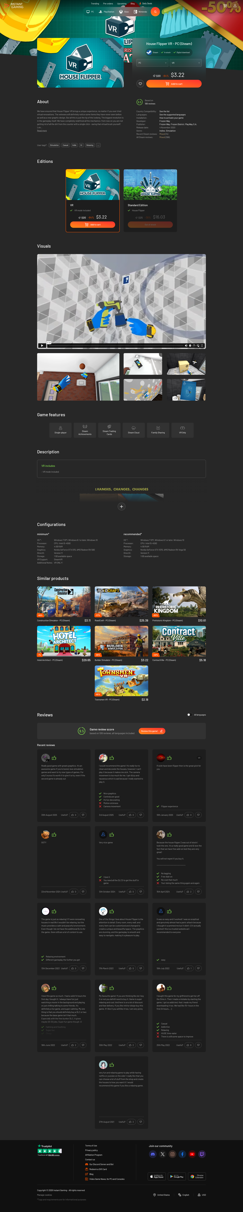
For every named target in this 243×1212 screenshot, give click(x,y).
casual (65, 145)
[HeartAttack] (103, 1065)
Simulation (171, 130)
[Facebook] (182, 1154)
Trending (95, 3)
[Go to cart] (225, 5)
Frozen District (177, 124)
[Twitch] (202, 1154)
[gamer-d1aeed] (103, 834)
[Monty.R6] (45, 834)
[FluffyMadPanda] (45, 911)
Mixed (162, 134)
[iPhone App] (157, 1176)
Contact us (90, 1159)
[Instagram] (172, 1154)
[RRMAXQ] (161, 758)
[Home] (13, 6)
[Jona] (103, 988)
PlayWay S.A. (191, 124)
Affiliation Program (93, 1155)
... (98, 145)
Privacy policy (91, 1150)
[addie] (45, 988)
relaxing (89, 145)
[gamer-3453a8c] (103, 758)
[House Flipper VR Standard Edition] (150, 200)
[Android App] (177, 1176)
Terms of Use (91, 1145)
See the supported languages (172, 114)
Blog (133, 3)
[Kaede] (161, 834)
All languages (200, 714)
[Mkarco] (103, 911)
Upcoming (121, 3)
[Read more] (63, 1015)
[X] (162, 1154)
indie (74, 145)
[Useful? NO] (83, 815)
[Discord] (153, 1154)
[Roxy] (45, 758)
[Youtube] (192, 1154)
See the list (164, 111)
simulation (54, 145)
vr (81, 145)
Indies (162, 130)
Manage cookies (44, 1195)
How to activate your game (171, 117)
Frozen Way (164, 121)
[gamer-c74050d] (161, 911)
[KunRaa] (161, 988)
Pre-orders (108, 3)
